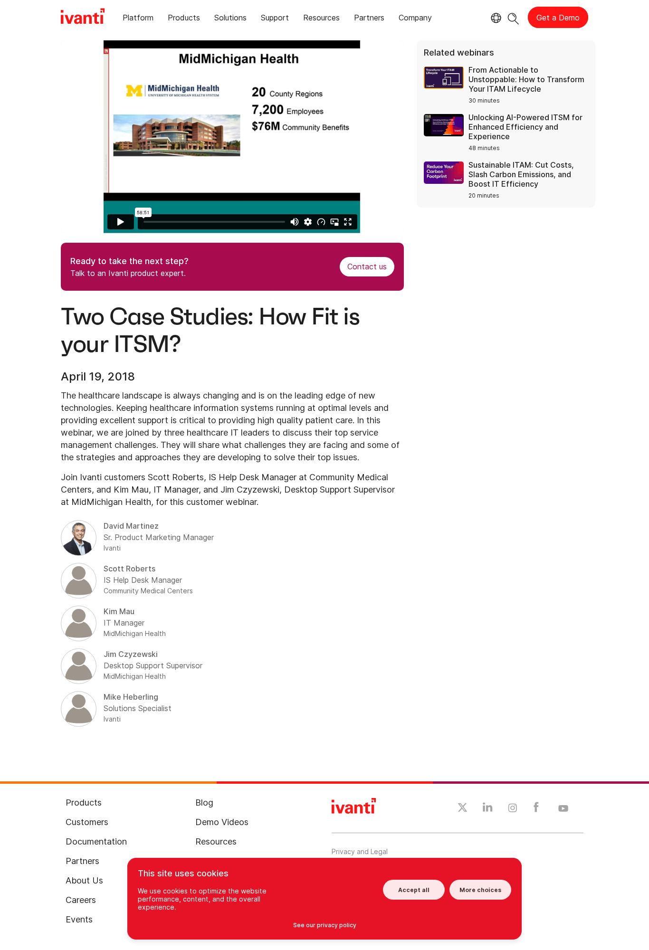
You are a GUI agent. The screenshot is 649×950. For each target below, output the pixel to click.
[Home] (83, 17)
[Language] (494, 18)
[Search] (513, 17)
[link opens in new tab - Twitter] (463, 809)
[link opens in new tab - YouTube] (563, 809)
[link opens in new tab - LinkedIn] (488, 809)
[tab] (138, 19)
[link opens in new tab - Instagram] (512, 809)
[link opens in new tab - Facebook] (536, 809)
